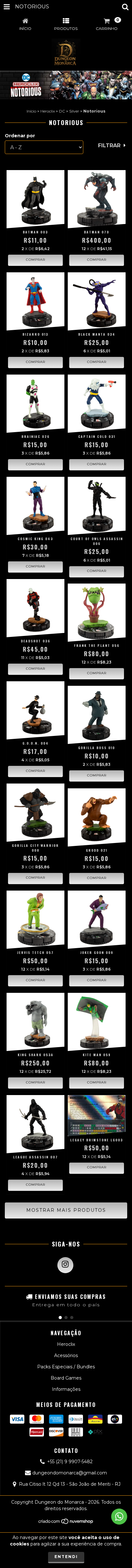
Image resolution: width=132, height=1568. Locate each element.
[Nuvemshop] (66, 1523)
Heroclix (47, 111)
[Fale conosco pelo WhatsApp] (119, 1517)
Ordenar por (20, 136)
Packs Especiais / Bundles (66, 1367)
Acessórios (66, 1355)
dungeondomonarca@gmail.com (69, 1473)
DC (62, 111)
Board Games (66, 1378)
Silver (74, 111)
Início (31, 111)
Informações (66, 1389)
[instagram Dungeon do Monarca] (65, 1265)
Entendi (66, 1556)
